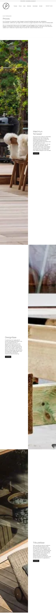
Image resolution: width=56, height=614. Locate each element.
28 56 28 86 (23, 0)
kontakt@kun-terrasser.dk (30, 0)
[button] (15, 6)
